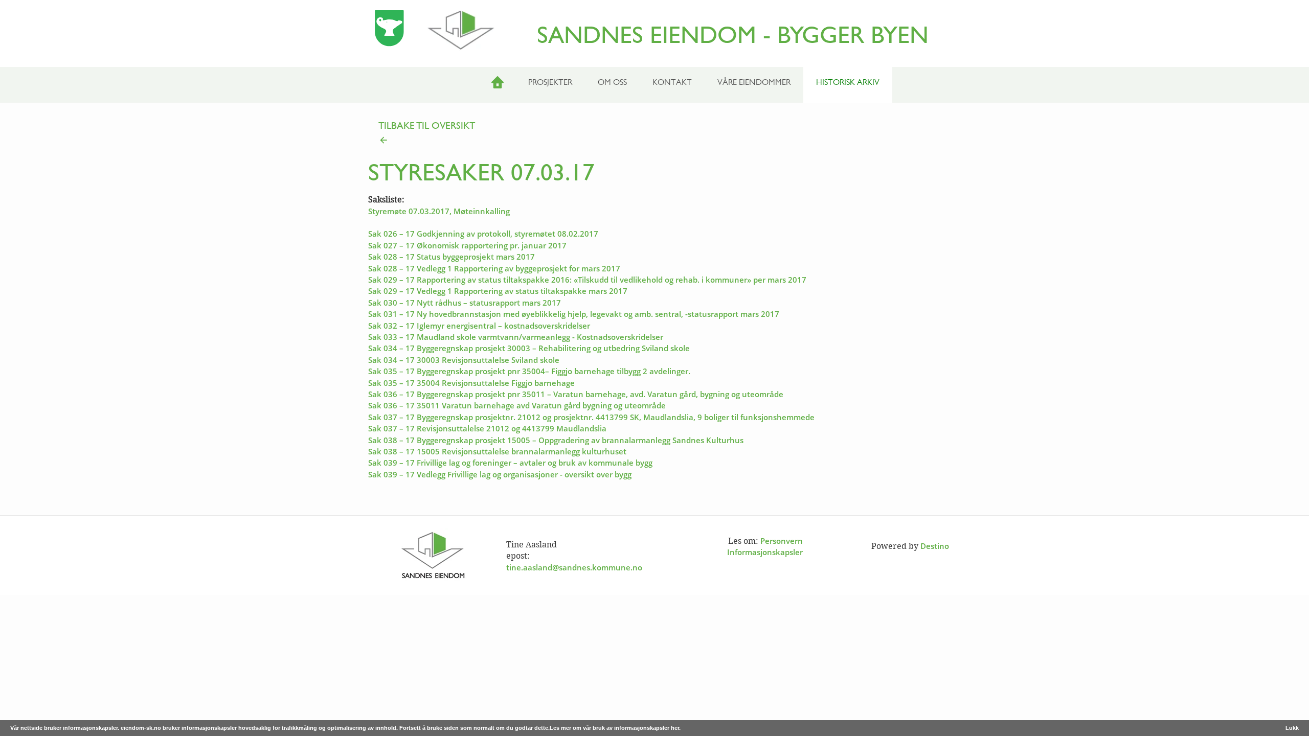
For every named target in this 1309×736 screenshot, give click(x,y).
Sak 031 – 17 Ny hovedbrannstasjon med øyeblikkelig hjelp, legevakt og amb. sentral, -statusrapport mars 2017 (573, 314)
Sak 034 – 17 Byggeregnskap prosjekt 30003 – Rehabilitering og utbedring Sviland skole (529, 348)
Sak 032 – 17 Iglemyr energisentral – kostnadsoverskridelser (479, 325)
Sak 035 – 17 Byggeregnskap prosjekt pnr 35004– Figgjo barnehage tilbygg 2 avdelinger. (529, 371)
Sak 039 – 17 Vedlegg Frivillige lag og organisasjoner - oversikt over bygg (499, 474)
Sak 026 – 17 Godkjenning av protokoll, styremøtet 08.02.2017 (483, 233)
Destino (934, 546)
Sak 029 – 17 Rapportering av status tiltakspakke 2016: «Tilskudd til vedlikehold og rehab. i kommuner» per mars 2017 (587, 279)
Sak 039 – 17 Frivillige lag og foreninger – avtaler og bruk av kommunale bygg (510, 462)
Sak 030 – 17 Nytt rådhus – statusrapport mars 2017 (464, 302)
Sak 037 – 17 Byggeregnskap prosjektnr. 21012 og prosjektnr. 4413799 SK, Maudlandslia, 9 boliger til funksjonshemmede (591, 417)
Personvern (781, 541)
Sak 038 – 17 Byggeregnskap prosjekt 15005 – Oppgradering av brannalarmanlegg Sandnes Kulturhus (555, 440)
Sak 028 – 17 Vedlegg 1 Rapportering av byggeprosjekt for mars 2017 (494, 268)
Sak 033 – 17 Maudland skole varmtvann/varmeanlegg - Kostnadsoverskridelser (515, 337)
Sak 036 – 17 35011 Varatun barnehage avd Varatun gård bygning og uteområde (517, 405)
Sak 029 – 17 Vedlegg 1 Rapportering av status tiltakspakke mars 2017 (497, 291)
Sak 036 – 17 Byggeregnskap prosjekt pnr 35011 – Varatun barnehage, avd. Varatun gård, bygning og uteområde (575, 394)
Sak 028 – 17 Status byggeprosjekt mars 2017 (451, 256)
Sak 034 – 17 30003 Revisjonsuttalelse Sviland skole (463, 360)
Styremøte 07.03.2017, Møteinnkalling (439, 211)
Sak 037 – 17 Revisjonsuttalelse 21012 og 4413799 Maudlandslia (487, 428)
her (675, 728)
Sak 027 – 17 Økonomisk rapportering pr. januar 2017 (467, 245)
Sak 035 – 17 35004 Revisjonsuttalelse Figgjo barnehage (471, 383)
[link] (654, 134)
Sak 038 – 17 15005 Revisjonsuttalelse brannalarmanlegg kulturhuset (497, 451)
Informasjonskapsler (765, 552)
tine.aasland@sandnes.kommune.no (574, 567)
